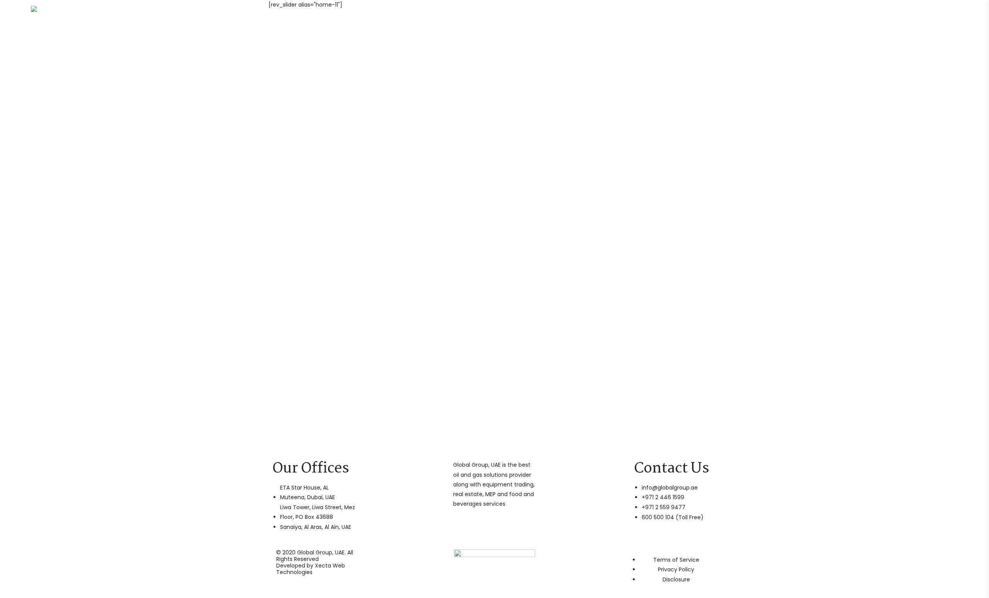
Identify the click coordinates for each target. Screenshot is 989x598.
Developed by (310, 569)
